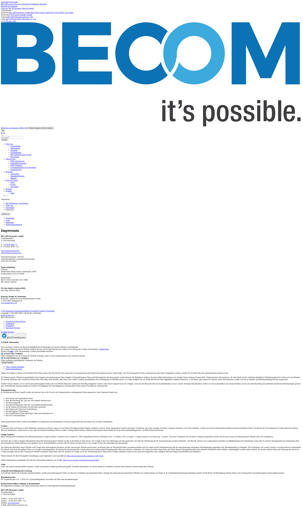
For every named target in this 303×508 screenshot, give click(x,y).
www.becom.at (13, 503)
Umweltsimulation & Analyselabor (23, 167)
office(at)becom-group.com (11, 253)
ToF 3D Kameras (14, 8)
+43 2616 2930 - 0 (10, 244)
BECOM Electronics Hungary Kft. (20, 17)
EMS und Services (17, 161)
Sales (12, 193)
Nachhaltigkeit (15, 153)
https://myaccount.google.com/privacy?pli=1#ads (85, 456)
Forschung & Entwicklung (16, 321)
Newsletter (14, 187)
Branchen (43, 4)
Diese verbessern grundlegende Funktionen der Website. (22, 359)
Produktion (35, 4)
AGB (8, 220)
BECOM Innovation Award (20, 155)
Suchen (4, 140)
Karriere (9, 189)
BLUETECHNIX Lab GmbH (62, 13)
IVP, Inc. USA (10, 21)
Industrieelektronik (17, 176)
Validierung (10, 324)
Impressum (10, 222)
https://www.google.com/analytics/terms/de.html (81, 460)
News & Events (12, 180)
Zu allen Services (7, 332)
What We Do (11, 159)
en (4, 133)
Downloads (14, 157)
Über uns (17, 4)
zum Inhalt (5, 2)
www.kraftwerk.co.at (9, 303)
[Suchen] (2, 135)
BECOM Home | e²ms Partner (17, 203)
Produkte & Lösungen (9, 6)
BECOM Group (7, 4)
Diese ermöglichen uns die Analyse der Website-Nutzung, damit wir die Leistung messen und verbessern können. (43, 355)
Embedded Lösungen (18, 163)
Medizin (13, 178)
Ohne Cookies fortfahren (15, 367)
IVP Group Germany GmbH (21, 15)
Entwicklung (26, 4)
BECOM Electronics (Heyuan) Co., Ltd (21, 19)
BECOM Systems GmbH (40, 13)
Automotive (14, 174)
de (2, 133)
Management (15, 148)
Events (13, 185)
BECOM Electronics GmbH (19, 13)
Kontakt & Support (38, 311)
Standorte (14, 150)
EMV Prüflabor (16, 165)
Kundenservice (16, 170)
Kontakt (9, 191)
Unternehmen (15, 146)
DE (3, 130)
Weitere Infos (104, 349)
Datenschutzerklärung (14, 225)
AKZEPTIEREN (7, 363)
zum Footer (13, 2)
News (12, 182)
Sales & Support (28, 8)
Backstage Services (13, 328)
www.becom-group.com (10, 251)
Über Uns (9, 144)
